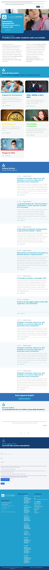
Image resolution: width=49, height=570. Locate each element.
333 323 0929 (37, 496)
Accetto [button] (38, 6)
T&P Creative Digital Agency (38, 567)
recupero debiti (37, 505)
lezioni (35, 511)
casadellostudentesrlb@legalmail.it (8, 511)
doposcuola (36, 512)
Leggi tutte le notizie (24, 398)
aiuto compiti (36, 508)
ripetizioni (36, 509)
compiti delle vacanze (38, 506)
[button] (20, 433)
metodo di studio (37, 503)
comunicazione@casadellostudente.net (41, 499)
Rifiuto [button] (42, 6)
